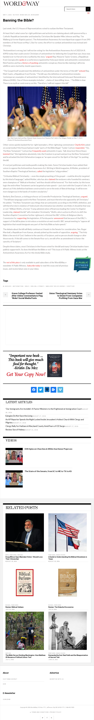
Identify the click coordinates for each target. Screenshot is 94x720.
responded (79, 148)
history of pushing (30, 63)
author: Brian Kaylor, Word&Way (26, 15)
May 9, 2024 (7, 15)
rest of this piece (13, 263)
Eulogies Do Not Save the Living (19, 416)
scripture (71, 286)
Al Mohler (7, 286)
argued (49, 57)
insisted (6, 154)
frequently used (39, 151)
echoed (82, 71)
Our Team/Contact (10, 679)
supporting (21, 218)
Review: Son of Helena (15, 429)
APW (7, 555)
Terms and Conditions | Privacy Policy (46, 712)
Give (4, 684)
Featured (13, 555)
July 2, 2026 (10, 659)
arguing (74, 232)
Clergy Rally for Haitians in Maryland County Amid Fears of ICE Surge (35, 426)
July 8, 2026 (52, 609)
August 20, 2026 (54, 561)
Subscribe (6, 699)
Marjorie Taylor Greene (55, 286)
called (39, 171)
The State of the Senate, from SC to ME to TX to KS (48, 471)
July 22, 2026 (10, 609)
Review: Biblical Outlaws (15, 607)
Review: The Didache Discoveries (61, 607)
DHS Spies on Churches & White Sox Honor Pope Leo (48, 449)
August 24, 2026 (11, 561)
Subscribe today (33, 266)
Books (8, 605)
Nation (20, 555)
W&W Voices (60, 555)
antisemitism (18, 286)
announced (58, 218)
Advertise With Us (57, 679)
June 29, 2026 (53, 659)
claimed (51, 179)
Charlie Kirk (80, 145)
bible (27, 286)
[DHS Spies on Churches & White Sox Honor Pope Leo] (14, 464)
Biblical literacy (37, 286)
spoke (21, 60)
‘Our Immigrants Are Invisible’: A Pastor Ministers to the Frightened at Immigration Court (44, 409)
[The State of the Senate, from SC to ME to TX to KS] (14, 487)
